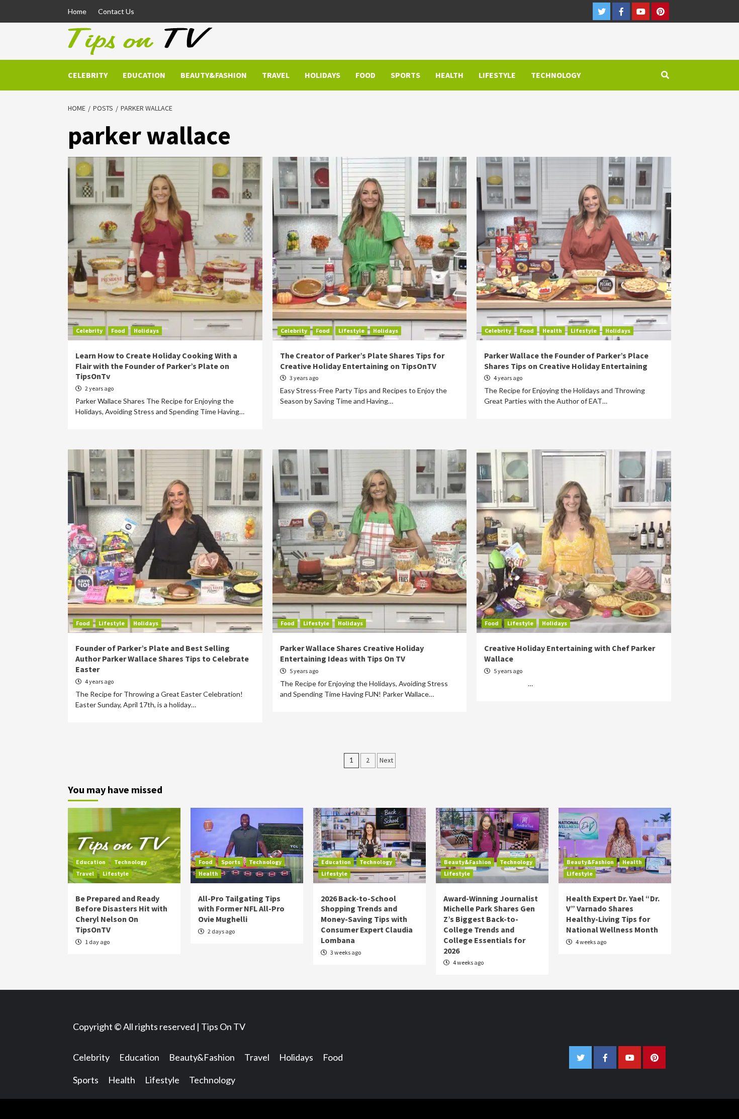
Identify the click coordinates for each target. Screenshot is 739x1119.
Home (77, 11)
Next (386, 760)
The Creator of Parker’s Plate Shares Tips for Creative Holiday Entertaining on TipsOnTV (362, 360)
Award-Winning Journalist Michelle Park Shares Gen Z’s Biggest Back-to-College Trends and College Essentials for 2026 (490, 924)
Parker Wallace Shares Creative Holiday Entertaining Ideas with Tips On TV (352, 653)
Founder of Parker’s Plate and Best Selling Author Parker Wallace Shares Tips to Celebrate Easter (162, 658)
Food (365, 75)
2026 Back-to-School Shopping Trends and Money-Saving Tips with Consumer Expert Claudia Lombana (367, 919)
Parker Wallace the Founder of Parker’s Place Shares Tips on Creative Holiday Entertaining (566, 360)
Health (449, 75)
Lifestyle (497, 75)
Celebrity (88, 75)
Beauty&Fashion (213, 75)
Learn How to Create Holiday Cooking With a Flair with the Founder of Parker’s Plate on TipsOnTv (156, 366)
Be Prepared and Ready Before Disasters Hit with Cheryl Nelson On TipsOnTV (121, 914)
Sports (405, 75)
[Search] (665, 74)
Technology (556, 75)
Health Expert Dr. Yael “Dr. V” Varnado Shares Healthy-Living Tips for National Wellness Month (613, 914)
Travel (276, 75)
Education (144, 75)
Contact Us (116, 11)
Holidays (322, 75)
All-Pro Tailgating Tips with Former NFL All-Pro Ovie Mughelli (241, 908)
